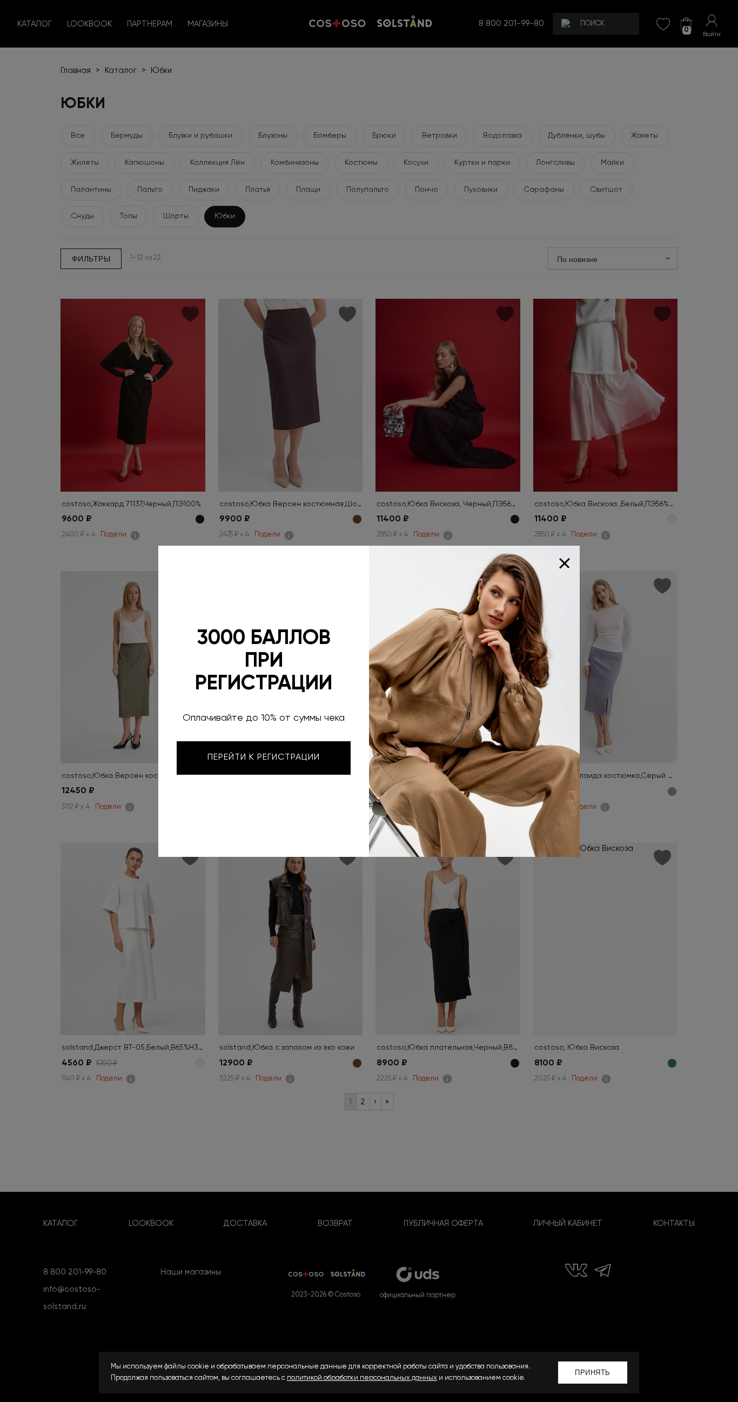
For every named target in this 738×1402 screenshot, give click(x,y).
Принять (592, 1373)
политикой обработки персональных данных (362, 1377)
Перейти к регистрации (263, 757)
